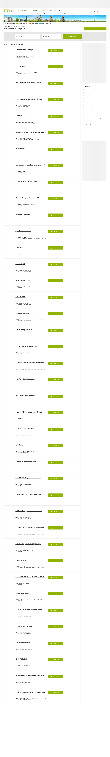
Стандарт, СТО (20, 560)
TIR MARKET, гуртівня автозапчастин (28, 511)
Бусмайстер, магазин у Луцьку (26, 395)
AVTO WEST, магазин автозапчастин (28, 610)
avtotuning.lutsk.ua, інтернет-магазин (28, 83)
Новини (34, 10)
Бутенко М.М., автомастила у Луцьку (28, 412)
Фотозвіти (25, 13)
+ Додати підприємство (95, 28)
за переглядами (19, 44)
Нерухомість (38, 13)
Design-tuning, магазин (23, 330)
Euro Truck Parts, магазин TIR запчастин (29, 675)
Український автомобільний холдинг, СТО (30, 165)
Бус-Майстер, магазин (23, 231)
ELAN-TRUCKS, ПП (22, 659)
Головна (23, 10)
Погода (52, 13)
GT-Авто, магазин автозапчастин (27, 346)
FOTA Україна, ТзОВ (22, 280)
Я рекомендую (55, 50)
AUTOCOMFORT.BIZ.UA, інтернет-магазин (30, 577)
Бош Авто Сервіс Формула (25, 379)
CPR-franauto (20, 66)
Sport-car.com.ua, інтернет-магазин (28, 494)
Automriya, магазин (22, 593)
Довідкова (64, 13)
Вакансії (32, 13)
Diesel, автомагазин (22, 643)
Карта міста (46, 13)
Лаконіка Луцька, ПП (22, 214)
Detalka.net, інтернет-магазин (26, 461)
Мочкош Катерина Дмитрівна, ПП (27, 198)
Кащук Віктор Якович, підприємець (28, 544)
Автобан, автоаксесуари (24, 50)
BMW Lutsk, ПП (20, 247)
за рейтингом (12, 44)
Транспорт (58, 13)
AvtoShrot (19, 445)
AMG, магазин (20, 297)
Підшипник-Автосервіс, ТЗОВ (26, 181)
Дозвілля (56, 10)
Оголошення (72, 13)
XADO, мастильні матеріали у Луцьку (28, 99)
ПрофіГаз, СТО (20, 115)
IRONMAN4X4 (20, 148)
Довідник (44, 10)
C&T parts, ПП (20, 264)
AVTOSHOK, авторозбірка (24, 428)
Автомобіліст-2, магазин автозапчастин (30, 527)
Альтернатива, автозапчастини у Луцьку (30, 132)
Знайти (73, 36)
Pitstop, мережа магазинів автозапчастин (30, 692)
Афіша (20, 13)
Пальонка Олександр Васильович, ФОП (29, 363)
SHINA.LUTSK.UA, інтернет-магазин (28, 478)
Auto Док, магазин (22, 313)
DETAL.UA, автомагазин (23, 626)
